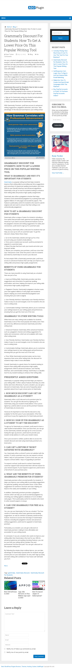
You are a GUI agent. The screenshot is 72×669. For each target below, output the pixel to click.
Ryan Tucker (10, 54)
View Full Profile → (58, 173)
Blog (14, 27)
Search (60, 38)
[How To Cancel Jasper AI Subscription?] (38, 585)
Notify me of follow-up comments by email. (21, 649)
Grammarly (8, 182)
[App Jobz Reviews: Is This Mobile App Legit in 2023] (24, 585)
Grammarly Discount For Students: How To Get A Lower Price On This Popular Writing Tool (60, 64)
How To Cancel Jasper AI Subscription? (37, 594)
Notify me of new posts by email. (18, 652)
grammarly (11, 573)
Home (9, 27)
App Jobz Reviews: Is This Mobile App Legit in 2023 (24, 595)
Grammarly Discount (23, 573)
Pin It (5, 566)
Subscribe (57, 125)
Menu (3, 18)
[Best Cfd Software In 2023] (10, 585)
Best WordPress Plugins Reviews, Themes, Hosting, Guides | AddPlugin (22, 666)
